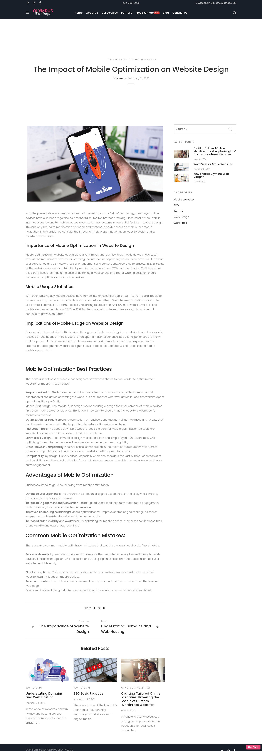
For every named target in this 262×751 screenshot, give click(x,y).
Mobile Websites (116, 59)
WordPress (144, 688)
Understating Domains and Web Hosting (44, 695)
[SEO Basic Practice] (95, 670)
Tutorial (134, 59)
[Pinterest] (104, 608)
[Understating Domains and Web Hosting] (47, 670)
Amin (119, 78)
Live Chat (253, 747)
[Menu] (27, 12)
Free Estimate (147, 13)
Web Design (148, 59)
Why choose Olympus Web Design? (211, 175)
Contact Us (179, 13)
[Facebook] (94, 608)
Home (79, 13)
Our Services (109, 13)
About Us (92, 13)
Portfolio (126, 13)
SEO (28, 688)
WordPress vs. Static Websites (213, 164)
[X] (99, 608)
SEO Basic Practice (88, 693)
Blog (166, 13)
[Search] (234, 13)
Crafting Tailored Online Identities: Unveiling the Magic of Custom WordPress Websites (140, 699)
